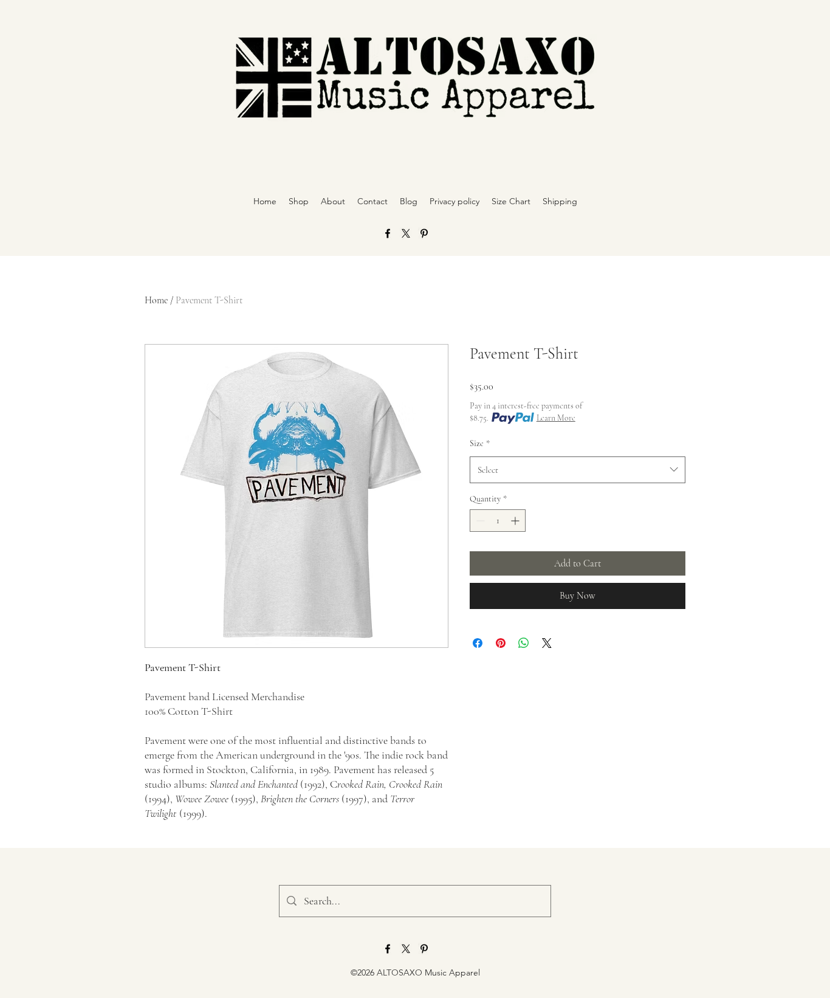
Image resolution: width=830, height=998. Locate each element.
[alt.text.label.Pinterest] (424, 233)
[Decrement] (479, 520)
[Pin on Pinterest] (500, 643)
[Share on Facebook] (477, 643)
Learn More (556, 418)
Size (480, 443)
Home (156, 300)
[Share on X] (547, 643)
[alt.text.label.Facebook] (388, 233)
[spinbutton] (498, 520)
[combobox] (577, 469)
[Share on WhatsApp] (523, 643)
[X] (406, 233)
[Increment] (516, 520)
